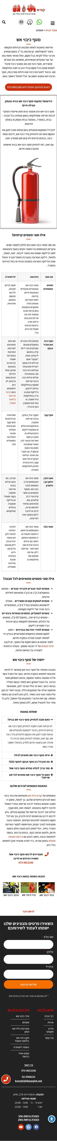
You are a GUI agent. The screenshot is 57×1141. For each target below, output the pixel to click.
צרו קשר (49, 1038)
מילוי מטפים (47, 646)
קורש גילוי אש (35, 795)
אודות (51, 1022)
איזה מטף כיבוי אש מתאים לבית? (32, 755)
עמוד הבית (51, 30)
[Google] (29, 1127)
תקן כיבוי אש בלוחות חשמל (22, 1039)
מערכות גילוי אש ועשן (20, 1030)
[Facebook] (36, 1127)
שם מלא (48, 937)
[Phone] (6, 1079)
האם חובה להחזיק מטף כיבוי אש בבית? (28, 719)
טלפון (49, 952)
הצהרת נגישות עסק (28, 1119)
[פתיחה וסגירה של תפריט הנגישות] (51, 1119)
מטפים (25, 1022)
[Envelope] (21, 22)
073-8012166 (28, 1070)
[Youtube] (21, 1127)
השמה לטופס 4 (21, 1047)
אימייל (49, 967)
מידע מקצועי (50, 1030)
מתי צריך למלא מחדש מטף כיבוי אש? (29, 768)
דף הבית (49, 1016)
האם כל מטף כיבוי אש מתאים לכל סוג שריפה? (29, 776)
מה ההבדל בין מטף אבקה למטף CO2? (29, 761)
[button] (4, 22)
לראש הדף (28, 911)
